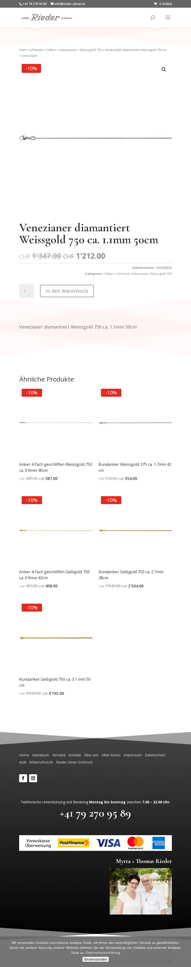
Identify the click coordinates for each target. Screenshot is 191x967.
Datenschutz (155, 755)
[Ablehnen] (184, 951)
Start (22, 50)
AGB (22, 762)
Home (24, 755)
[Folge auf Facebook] (23, 778)
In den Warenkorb (67, 291)
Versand (58, 755)
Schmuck (36, 50)
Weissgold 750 (91, 50)
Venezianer (68, 50)
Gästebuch (40, 755)
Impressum (133, 755)
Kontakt (74, 755)
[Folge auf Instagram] (33, 778)
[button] (163, 69)
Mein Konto (111, 755)
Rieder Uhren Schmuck (74, 762)
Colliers (51, 50)
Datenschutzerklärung (103, 953)
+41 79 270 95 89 (95, 813)
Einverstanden (95, 959)
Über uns (91, 755)
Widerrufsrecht (41, 762)
